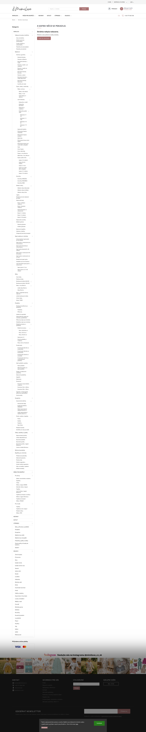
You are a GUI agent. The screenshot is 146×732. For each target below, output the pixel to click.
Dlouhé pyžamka (22, 224)
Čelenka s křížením (22, 59)
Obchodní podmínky (48, 692)
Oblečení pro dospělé (21, 538)
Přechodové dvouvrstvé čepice (23, 141)
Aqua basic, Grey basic (21, 596)
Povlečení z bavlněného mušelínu (23, 384)
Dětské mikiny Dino (22, 192)
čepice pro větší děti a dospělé (23, 168)
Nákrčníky (20, 138)
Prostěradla (19, 345)
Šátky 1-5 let (22, 93)
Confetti (17, 576)
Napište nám (46, 697)
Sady (19, 147)
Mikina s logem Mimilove (22, 496)
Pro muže (17, 503)
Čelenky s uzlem (22, 75)
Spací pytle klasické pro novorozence (22, 246)
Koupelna (17, 398)
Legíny (18, 194)
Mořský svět (18, 582)
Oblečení (17, 51)
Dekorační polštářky (21, 375)
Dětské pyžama (20, 222)
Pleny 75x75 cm (22, 332)
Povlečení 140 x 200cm (23, 387)
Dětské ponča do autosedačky (20, 40)
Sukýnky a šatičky (20, 231)
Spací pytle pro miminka (21, 236)
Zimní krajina (18, 554)
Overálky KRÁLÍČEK (22, 178)
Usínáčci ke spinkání (21, 314)
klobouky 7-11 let (23, 125)
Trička (17, 482)
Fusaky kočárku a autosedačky (20, 44)
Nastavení (44, 727)
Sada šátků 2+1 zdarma (22, 96)
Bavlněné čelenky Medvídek (22, 81)
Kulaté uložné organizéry (22, 464)
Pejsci (16, 621)
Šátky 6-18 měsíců (23, 91)
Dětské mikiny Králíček (23, 190)
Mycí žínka (20, 425)
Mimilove (16, 31)
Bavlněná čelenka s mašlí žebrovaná (22, 77)
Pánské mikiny (19, 511)
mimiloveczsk (18, 687)
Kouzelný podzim (19, 615)
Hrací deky (18, 277)
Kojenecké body (20, 200)
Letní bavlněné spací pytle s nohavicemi (23, 264)
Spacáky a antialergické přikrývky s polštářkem (22, 392)
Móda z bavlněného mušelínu (23, 478)
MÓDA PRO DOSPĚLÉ (19, 472)
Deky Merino (21, 290)
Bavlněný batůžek (20, 439)
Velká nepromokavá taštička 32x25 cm (22, 413)
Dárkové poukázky (20, 450)
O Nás (109, 2)
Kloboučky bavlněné (21, 105)
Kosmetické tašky (22, 403)
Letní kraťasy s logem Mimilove (21, 491)
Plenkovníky (19, 460)
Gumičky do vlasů (22, 84)
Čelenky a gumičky (20, 54)
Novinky (16, 516)
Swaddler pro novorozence (22, 261)
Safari (16, 629)
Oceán (17, 574)
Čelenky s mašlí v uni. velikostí (23, 65)
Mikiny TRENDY (20, 501)
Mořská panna (19, 607)
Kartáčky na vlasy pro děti (22, 429)
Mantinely (18, 379)
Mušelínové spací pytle (22, 259)
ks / (111, 684)
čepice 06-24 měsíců (22, 163)
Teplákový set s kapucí (21, 508)
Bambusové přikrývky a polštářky (22, 306)
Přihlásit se (124, 711)
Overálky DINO (21, 183)
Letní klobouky (21, 99)
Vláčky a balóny (19, 593)
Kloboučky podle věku (23, 111)
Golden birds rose (20, 565)
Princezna (17, 557)
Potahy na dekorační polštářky (21, 372)
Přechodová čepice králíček (22, 135)
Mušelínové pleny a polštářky (21, 324)
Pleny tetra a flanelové (23, 342)
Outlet (16, 520)
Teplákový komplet (21, 498)
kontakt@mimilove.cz (21, 683)
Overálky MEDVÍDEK (22, 180)
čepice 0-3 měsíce (23, 171)
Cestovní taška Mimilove (22, 447)
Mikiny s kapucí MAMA (21, 484)
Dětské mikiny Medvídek (23, 188)
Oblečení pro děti (19, 535)
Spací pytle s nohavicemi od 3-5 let (23, 256)
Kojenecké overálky (21, 219)
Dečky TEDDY (19, 300)
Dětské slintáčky (20, 468)
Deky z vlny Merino (21, 285)
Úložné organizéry (20, 462)
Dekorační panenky (21, 458)
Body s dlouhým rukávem (21, 206)
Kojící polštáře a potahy (22, 363)
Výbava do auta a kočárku (22, 35)
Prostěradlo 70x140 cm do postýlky (23, 351)
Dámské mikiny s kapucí (22, 487)
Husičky (17, 623)
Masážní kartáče (20, 427)
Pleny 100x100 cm (23, 330)
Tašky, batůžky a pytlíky (21, 432)
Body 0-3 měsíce (22, 213)
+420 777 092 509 (20, 685)
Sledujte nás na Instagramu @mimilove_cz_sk (79, 655)
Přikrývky (20, 311)
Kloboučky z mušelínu (22, 108)
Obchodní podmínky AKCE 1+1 (51, 701)
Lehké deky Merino (22, 288)
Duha (16, 585)
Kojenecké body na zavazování (22, 210)
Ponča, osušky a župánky (22, 416)
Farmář (17, 604)
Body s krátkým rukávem (21, 203)
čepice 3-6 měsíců (23, 173)
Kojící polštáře (21, 365)
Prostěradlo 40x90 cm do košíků (23, 355)
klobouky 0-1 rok (23, 115)
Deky (16, 274)
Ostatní (17, 547)
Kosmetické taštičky (21, 401)
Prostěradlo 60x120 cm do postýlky (23, 348)
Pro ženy (17, 475)
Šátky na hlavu (21, 89)
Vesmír (17, 568)
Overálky (18, 176)
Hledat (84, 9)
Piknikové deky (19, 279)
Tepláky (18, 489)
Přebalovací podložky (21, 455)
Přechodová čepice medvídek (22, 132)
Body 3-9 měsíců (22, 215)
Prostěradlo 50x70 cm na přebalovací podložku (23, 359)
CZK (131, 2)
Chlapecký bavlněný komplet (23, 233)
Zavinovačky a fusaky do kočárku (21, 544)
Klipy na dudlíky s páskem (22, 466)
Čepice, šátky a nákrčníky (22, 86)
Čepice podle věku (22, 157)
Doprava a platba (119, 2)
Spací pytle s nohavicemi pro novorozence (23, 243)
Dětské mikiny (19, 185)
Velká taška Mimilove (21, 437)
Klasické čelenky (22, 57)
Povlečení (18, 381)
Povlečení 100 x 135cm (23, 389)
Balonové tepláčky (20, 229)
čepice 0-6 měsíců (23, 160)
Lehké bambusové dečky (22, 296)
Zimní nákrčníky (21, 151)
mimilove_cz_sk (19, 690)
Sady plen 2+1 (21, 337)
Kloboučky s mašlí (23, 102)
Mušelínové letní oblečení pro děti (22, 197)
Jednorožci (18, 571)
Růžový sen (18, 634)
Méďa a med (18, 601)
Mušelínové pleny (22, 328)
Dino (16, 560)
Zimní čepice (21, 149)
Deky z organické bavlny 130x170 (22, 293)
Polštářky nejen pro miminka (23, 322)
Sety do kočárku (20, 38)
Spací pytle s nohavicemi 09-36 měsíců (23, 253)
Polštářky (20, 309)
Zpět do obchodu (44, 38)
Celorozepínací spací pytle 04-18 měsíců (22, 239)
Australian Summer (20, 587)
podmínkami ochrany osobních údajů (111, 716)
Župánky (20, 423)
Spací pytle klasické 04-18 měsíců (22, 249)
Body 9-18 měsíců (22, 217)
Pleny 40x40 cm (23, 334)
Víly (16, 626)
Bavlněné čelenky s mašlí (22, 62)
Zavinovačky (19, 395)
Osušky (19, 421)
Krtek (16, 590)
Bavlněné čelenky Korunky (22, 72)
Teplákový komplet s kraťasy (23, 494)
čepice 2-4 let (22, 165)
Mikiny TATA (19, 513)
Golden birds (18, 562)
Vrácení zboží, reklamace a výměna (52, 699)
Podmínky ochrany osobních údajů (52, 694)
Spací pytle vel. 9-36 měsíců (23, 270)
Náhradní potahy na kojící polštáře (22, 368)
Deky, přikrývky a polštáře (22, 527)
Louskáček (18, 618)
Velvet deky (19, 298)
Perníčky (17, 612)
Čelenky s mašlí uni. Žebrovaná (22, 69)
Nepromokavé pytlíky (21, 435)
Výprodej (16, 523)
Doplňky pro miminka (20, 453)
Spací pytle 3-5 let (22, 267)
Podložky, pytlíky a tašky (21, 540)
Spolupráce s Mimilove (49, 687)
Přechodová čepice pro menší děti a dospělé (23, 144)
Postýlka (17, 303)
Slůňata (17, 609)
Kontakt (45, 690)
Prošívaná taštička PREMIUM (22, 406)
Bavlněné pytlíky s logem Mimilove (22, 444)
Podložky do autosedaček (22, 47)
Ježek (16, 632)
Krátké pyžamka (21, 226)
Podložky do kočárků (21, 49)
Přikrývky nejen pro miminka (23, 320)
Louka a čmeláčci (19, 598)
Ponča (19, 418)
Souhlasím (99, 723)
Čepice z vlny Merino (23, 153)
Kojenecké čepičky (22, 129)
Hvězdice (17, 579)
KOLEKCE (16, 551)
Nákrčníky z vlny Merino (23, 155)
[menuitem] (16, 15)
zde (77, 724)
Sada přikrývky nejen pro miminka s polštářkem (22, 317)
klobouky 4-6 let (23, 122)
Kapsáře (18, 377)
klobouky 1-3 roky (23, 119)
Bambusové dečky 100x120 (22, 283)
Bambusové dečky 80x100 (22, 281)
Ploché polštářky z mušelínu (22, 340)
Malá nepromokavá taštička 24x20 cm (22, 409)
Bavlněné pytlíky (20, 441)
